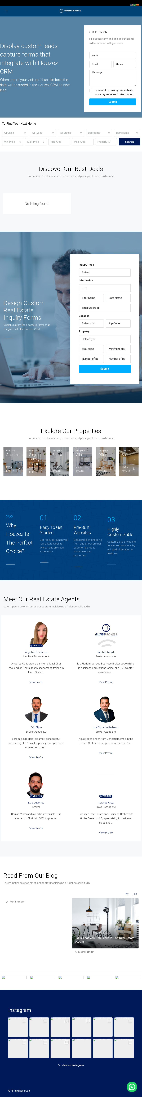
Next (135, 894)
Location (84, 315)
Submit (112, 101)
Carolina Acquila (106, 652)
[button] (18, 1027)
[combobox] (15, 132)
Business (106, 933)
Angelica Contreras (36, 652)
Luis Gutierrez (36, 802)
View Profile (36, 682)
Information (86, 280)
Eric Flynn (36, 727)
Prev (126, 894)
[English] (131, 4)
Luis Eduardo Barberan (106, 727)
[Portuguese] (134, 4)
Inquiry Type (86, 264)
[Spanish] (137, 4)
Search (129, 141)
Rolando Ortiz (106, 802)
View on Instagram (73, 1065)
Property (84, 331)
